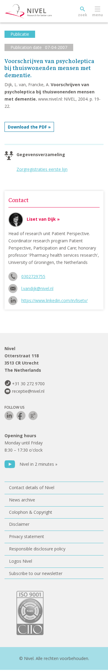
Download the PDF (27, 127)
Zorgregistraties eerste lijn (42, 169)
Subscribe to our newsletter (35, 573)
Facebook (21, 415)
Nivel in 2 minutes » (38, 464)
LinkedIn (9, 415)
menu (97, 14)
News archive (22, 500)
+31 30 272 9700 (28, 383)
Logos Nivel (20, 561)
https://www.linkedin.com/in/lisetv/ (54, 300)
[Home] (42, 11)
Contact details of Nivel (31, 487)
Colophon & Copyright (30, 512)
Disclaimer (19, 524)
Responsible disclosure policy (37, 549)
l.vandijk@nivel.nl (37, 288)
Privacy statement (26, 536)
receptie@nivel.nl (28, 391)
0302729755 (33, 276)
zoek (82, 14)
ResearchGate (33, 415)
